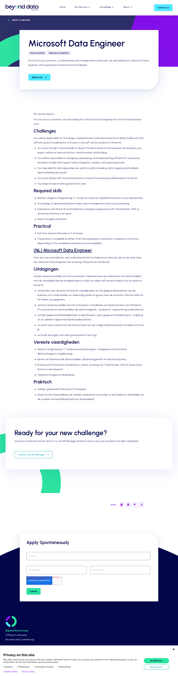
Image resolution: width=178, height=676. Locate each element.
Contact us (163, 7)
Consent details (10, 671)
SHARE (113, 505)
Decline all (156, 667)
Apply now (37, 77)
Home (62, 7)
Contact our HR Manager (31, 454)
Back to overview (21, 20)
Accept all (156, 661)
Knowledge (105, 7)
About (126, 7)
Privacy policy (28, 671)
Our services (80, 7)
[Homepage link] (22, 7)
